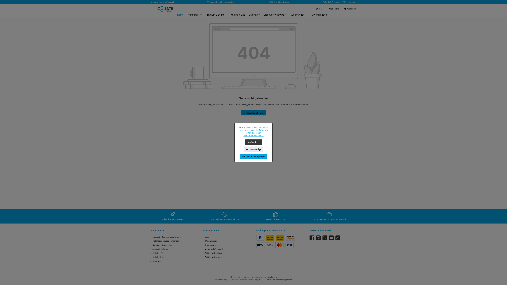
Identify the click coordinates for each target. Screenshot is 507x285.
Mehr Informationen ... (253, 135)
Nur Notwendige (253, 149)
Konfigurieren (253, 142)
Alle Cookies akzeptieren (253, 156)
